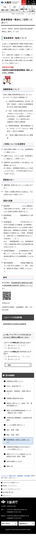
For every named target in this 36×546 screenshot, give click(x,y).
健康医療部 (20, 475)
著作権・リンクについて (10, 486)
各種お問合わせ (23, 523)
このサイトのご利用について (11, 482)
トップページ (4, 475)
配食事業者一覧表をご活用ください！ (18, 441)
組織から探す (12, 475)
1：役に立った (10, 345)
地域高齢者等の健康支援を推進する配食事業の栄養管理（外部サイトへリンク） (17, 285)
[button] (23, 2)
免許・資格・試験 (13, 430)
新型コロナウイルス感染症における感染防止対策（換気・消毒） (19, 455)
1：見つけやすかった (12, 356)
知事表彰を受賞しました (15, 381)
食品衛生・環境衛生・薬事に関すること (19, 392)
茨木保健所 (10, 375)
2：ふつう (21, 345)
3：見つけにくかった (12, 359)
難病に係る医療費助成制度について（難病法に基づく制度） (19, 412)
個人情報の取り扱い (8, 492)
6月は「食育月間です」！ (15, 386)
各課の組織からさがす (14, 461)
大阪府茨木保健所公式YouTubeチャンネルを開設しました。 (19, 448)
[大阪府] (10, 2)
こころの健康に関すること (16, 425)
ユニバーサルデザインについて (11, 489)
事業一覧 (10, 466)
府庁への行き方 (6, 523)
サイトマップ (6, 495)
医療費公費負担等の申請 (15, 398)
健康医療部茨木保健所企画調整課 (14, 324)
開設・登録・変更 (13, 435)
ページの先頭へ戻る (32, 502)
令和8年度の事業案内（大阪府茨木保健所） (19, 419)
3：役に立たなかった (12, 348)
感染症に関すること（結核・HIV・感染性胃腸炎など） (19, 404)
